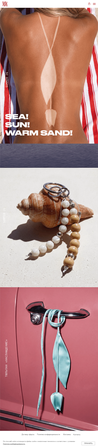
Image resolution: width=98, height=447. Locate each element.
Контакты (76, 434)
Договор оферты (28, 434)
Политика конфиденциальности (48, 434)
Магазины (67, 434)
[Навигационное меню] (94, 4)
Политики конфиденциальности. (14, 444)
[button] (89, 4)
